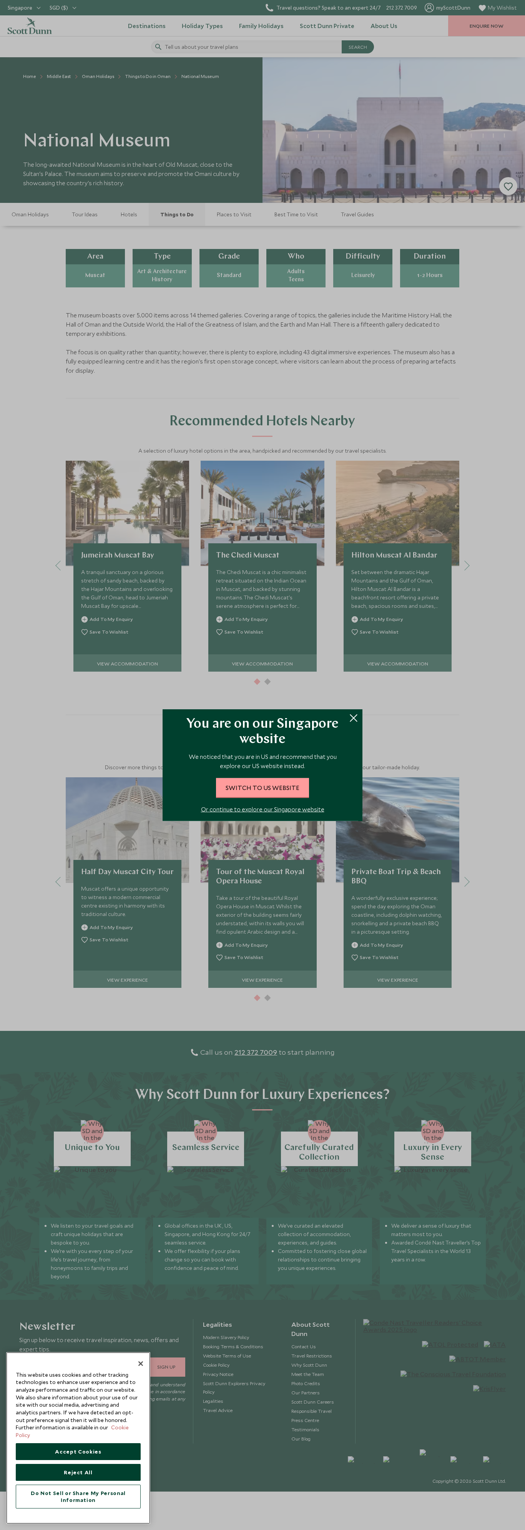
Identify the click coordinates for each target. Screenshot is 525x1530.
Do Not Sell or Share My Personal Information (78, 1496)
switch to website (262, 787)
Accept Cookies (78, 1451)
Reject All (78, 1472)
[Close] (140, 1363)
